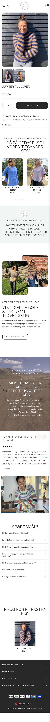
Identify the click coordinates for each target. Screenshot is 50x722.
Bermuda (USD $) (24, 704)
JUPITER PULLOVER (25, 648)
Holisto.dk (38, 708)
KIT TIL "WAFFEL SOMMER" (37, 189)
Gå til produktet (15, 337)
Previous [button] (2, 178)
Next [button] (47, 178)
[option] (25, 40)
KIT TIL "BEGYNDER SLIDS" (13, 189)
